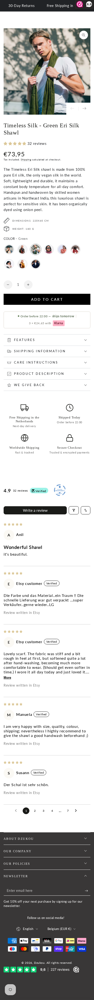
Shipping (26, 159)
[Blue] (35, 264)
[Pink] (48, 249)
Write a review (35, 510)
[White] (9, 264)
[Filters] (74, 510)
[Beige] (9, 249)
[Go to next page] (77, 810)
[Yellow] (22, 264)
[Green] (35, 249)
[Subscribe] (87, 891)
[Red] (75, 249)
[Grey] (22, 249)
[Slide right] (84, 109)
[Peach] (62, 249)
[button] (15, 143)
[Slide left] (72, 109)
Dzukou (39, 963)
